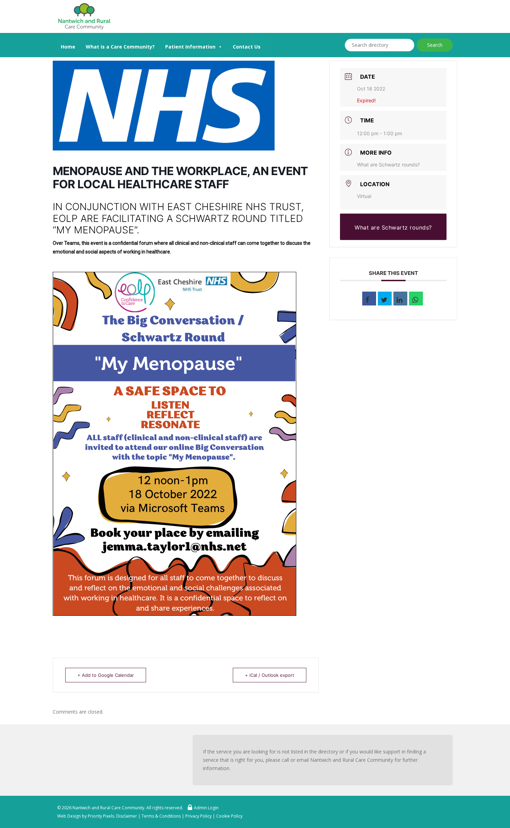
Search (434, 45)
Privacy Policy (198, 816)
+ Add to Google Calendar (105, 675)
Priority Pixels (101, 816)
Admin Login (206, 808)
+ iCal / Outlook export (269, 675)
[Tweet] (385, 298)
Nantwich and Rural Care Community (108, 808)
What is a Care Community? (120, 46)
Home (68, 46)
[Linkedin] (400, 298)
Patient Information (190, 46)
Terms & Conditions (161, 816)
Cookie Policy (229, 816)
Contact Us (247, 46)
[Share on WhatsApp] (416, 298)
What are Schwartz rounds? (388, 164)
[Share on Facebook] (369, 298)
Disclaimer (126, 816)
